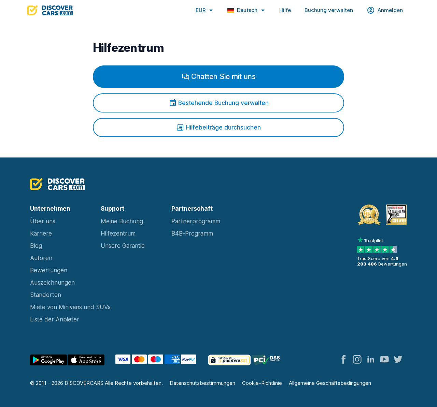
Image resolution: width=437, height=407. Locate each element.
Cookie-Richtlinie (262, 383)
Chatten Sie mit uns (223, 76)
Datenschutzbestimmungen (202, 383)
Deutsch (247, 10)
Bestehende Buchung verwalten (223, 103)
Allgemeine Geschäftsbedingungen (330, 383)
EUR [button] (201, 10)
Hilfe (285, 10)
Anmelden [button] (390, 10)
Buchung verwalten (329, 10)
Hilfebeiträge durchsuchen (223, 127)
